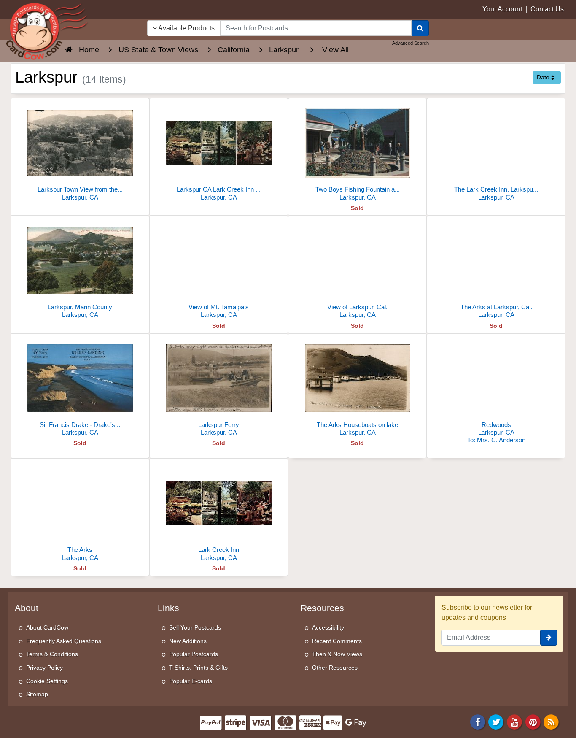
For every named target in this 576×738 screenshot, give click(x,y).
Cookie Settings (47, 681)
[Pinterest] (533, 721)
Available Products (186, 28)
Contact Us (547, 9)
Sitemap (37, 694)
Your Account (502, 9)
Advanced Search (410, 43)
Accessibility (328, 627)
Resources (322, 608)
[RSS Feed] (551, 721)
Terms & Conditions (52, 654)
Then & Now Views (337, 654)
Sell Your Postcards (195, 627)
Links (168, 608)
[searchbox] (316, 28)
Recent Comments (337, 641)
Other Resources (335, 667)
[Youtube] (514, 721)
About (26, 608)
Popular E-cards (190, 681)
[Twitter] (496, 721)
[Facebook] (478, 721)
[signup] (548, 638)
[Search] (420, 28)
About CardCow (47, 627)
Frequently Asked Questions (63, 641)
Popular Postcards (193, 654)
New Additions (188, 641)
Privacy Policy (44, 667)
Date (544, 77)
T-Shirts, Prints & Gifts (198, 667)
